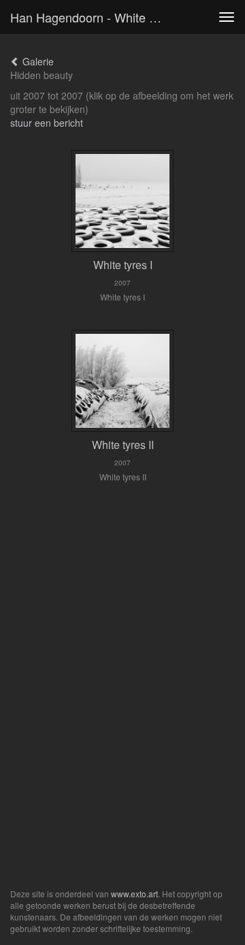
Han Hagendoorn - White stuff (92, 17)
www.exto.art (134, 893)
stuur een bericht (46, 122)
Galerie (37, 61)
